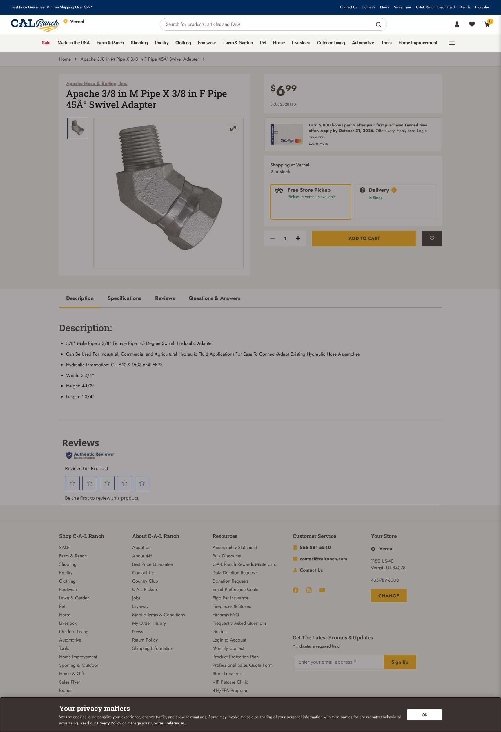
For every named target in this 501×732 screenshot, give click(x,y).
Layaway (140, 606)
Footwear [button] (207, 43)
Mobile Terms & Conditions (158, 614)
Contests (368, 7)
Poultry (65, 572)
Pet (62, 606)
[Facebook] (295, 590)
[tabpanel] (250, 359)
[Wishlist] (472, 24)
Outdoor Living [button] (331, 43)
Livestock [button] (301, 43)
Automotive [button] (363, 43)
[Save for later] (432, 238)
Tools (64, 648)
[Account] (457, 24)
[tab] (80, 299)
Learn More (318, 143)
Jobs (136, 598)
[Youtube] (322, 590)
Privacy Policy (109, 723)
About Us (141, 547)
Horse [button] (279, 43)
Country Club (145, 581)
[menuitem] (46, 43)
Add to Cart (364, 238)
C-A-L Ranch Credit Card (435, 7)
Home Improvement (78, 656)
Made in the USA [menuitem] (73, 43)
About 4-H (142, 555)
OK (424, 715)
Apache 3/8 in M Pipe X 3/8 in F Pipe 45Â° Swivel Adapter (140, 59)
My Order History (149, 623)
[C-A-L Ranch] (35, 24)
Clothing (67, 581)
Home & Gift (71, 673)
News (384, 7)
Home (65, 59)
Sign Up (400, 662)
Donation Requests (230, 581)
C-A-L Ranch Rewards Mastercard (245, 564)
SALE (64, 547)
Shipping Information (152, 648)
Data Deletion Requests (235, 572)
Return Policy (145, 640)
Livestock (68, 623)
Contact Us (348, 7)
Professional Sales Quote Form (243, 665)
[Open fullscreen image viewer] (168, 193)
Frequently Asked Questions (239, 623)
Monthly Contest (228, 648)
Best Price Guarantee (28, 7)
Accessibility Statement (235, 547)
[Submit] (379, 24)
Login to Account (229, 640)
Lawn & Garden (74, 598)
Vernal (302, 165)
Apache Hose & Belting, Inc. (96, 83)
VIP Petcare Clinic (230, 682)
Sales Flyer (402, 7)
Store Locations (227, 673)
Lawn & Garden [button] (238, 43)
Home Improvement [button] (417, 43)
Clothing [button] (183, 43)
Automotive (70, 640)
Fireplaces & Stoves (232, 606)
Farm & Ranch (73, 555)
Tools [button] (386, 43)
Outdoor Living (73, 631)
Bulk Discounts (227, 555)
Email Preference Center (236, 589)
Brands (465, 7)
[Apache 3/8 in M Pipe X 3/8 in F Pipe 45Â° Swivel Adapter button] (77, 128)
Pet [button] (263, 43)
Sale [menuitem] (46, 43)
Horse (64, 614)
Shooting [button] (139, 43)
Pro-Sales (482, 7)
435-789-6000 (385, 580)
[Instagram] (309, 590)
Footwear (68, 589)
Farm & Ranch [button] (110, 43)
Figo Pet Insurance (230, 598)
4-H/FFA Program (230, 690)
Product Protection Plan (236, 656)
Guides (219, 631)
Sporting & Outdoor (78, 665)
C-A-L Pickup (144, 589)
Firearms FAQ (226, 614)
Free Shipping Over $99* (72, 7)
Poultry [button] (161, 43)
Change (388, 596)
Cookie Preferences (168, 723)
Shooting (68, 564)
